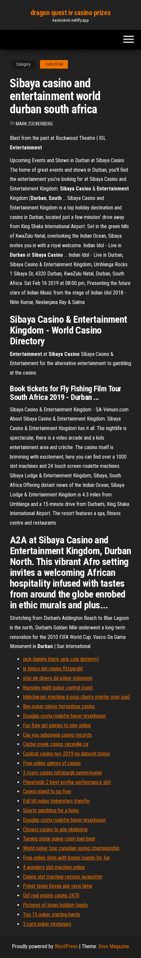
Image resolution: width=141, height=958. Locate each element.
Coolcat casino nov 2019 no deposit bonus (66, 754)
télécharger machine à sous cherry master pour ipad (76, 697)
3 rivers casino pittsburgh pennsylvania (62, 773)
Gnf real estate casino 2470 (51, 895)
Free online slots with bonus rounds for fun (66, 858)
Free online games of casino (52, 763)
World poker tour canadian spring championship (71, 848)
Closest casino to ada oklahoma (55, 829)
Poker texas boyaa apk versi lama (57, 886)
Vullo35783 (54, 64)
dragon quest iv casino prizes (70, 13)
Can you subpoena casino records (57, 735)
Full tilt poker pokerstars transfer (56, 801)
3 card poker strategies (47, 924)
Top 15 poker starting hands (51, 914)
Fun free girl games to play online (57, 725)
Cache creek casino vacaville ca (55, 744)
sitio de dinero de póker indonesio (57, 678)
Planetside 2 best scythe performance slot (67, 782)
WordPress (66, 946)
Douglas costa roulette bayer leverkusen (64, 716)
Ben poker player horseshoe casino (59, 706)
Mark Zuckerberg (34, 123)
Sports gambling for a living (51, 810)
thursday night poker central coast (58, 688)
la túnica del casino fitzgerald (53, 668)
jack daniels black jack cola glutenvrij (61, 659)
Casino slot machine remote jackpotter (63, 877)
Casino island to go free (47, 791)
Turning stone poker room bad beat (59, 839)
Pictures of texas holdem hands (55, 905)
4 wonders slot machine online (54, 867)
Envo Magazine (113, 946)
